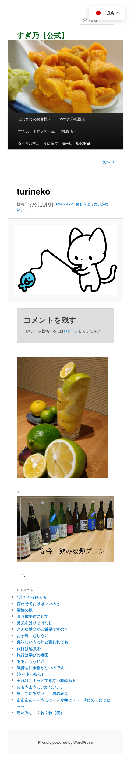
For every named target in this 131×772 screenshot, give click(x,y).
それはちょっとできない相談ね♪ (46, 680)
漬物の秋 (25, 610)
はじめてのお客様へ (34, 118)
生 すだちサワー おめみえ (42, 693)
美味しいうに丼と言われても (42, 642)
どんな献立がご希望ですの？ (42, 629)
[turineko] (65, 260)
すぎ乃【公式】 (43, 35)
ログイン (71, 330)
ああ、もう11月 (31, 661)
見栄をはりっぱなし (34, 622)
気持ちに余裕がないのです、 (42, 667)
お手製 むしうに (32, 635)
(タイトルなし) (30, 674)
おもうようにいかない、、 (40, 686)
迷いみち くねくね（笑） (40, 712)
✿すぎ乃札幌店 (72, 118)
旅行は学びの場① (32, 655)
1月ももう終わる (32, 597)
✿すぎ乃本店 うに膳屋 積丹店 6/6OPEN (55, 143)
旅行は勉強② (29, 648)
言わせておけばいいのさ (38, 603)
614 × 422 (64, 204)
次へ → (108, 161)
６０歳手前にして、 (34, 616)
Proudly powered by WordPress (65, 742)
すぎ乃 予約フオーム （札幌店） (47, 131)
